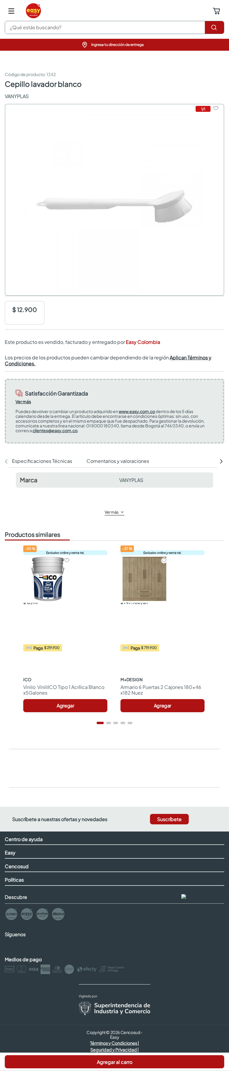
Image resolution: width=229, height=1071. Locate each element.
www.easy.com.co (137, 411)
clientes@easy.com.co (55, 430)
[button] (114, 44)
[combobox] (114, 27)
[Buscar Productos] (214, 27)
